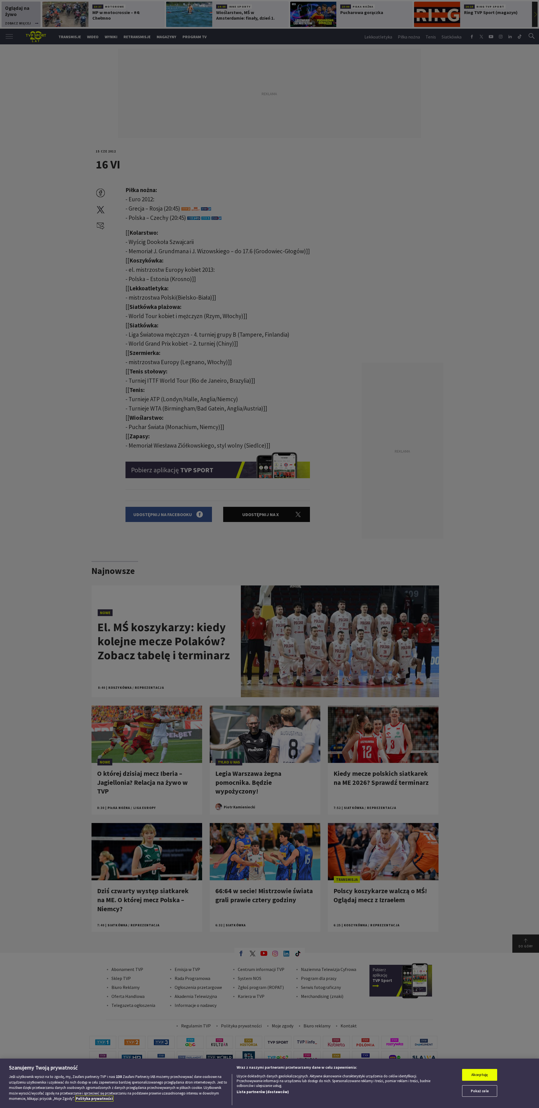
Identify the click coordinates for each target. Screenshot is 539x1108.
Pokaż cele (480, 1091)
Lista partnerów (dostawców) (263, 1091)
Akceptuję (479, 1074)
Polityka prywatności (94, 1098)
